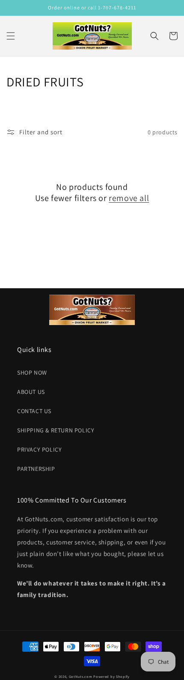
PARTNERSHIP (36, 469)
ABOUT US (31, 392)
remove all (129, 198)
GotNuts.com (80, 676)
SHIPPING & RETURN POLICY (55, 430)
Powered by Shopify (111, 676)
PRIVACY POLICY (39, 449)
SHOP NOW (32, 372)
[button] (10, 36)
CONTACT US (34, 411)
